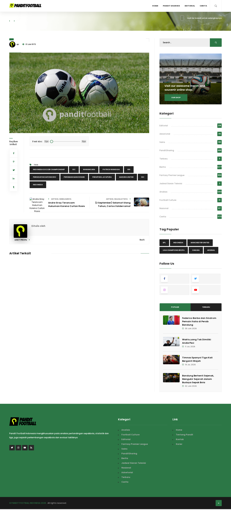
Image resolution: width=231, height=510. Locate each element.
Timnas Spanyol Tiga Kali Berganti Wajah (197, 359)
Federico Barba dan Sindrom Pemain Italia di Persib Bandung (199, 321)
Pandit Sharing (171, 5)
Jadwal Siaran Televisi (170, 183)
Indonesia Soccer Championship (49, 169)
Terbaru (163, 158)
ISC (73, 169)
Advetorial (164, 133)
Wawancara (89, 169)
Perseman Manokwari (74, 177)
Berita (162, 166)
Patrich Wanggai (111, 169)
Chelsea (196, 250)
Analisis (163, 191)
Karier (179, 444)
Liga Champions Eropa (173, 250)
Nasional (163, 208)
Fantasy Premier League (171, 175)
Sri (128, 169)
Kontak (180, 439)
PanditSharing (166, 150)
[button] (14, 128)
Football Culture (167, 200)
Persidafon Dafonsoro (44, 177)
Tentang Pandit (184, 434)
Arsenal (211, 250)
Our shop (176, 97)
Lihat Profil (21, 239)
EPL (164, 242)
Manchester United (200, 242)
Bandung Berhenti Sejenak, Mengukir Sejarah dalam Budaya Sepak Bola (198, 379)
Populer (175, 307)
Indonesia (38, 184)
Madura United (126, 177)
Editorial (190, 5)
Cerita (203, 5)
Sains (162, 142)
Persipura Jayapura (102, 177)
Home (155, 5)
